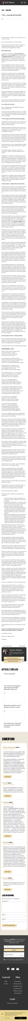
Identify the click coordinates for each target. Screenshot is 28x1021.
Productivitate (18, 988)
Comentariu (5, 901)
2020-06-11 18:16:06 (8, 749)
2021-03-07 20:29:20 (8, 879)
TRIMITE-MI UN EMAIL (13, 661)
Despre (6, 983)
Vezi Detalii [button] (7, 1018)
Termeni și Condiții (12, 1003)
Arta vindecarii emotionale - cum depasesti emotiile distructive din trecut (12, 687)
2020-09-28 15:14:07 (8, 844)
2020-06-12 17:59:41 (8, 784)
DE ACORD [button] (21, 1018)
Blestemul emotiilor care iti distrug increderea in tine (12, 706)
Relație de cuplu (17, 990)
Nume (4, 914)
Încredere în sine (17, 986)
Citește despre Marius (12, 658)
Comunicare (18, 981)
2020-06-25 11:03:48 (8, 804)
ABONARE (14, 950)
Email (4, 919)
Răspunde (7, 776)
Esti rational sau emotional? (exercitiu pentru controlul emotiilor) (12, 725)
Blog (6, 981)
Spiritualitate (17, 993)
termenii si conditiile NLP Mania (17, 959)
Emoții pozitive (18, 983)
